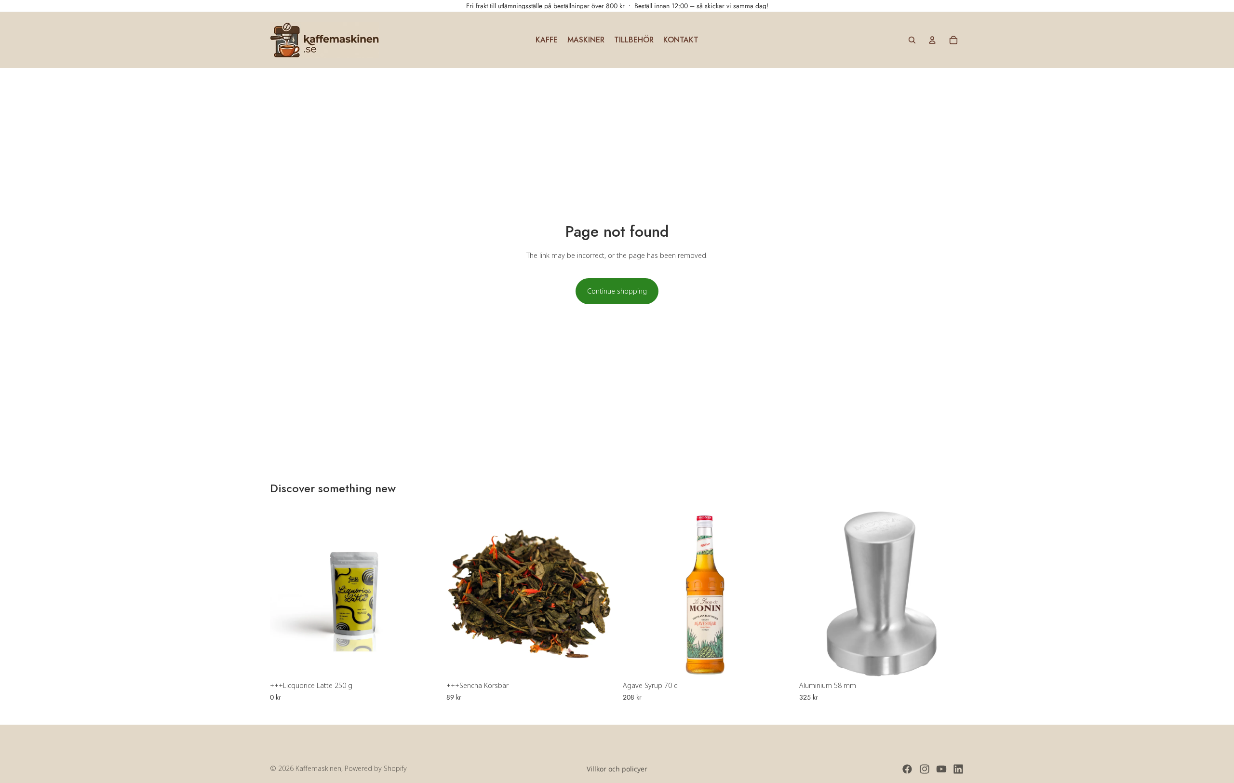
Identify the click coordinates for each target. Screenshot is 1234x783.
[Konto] (932, 40)
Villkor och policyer (617, 768)
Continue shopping (617, 291)
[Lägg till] (420, 662)
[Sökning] (912, 40)
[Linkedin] (958, 769)
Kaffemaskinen (318, 768)
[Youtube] (941, 769)
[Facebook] (907, 769)
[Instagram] (924, 769)
